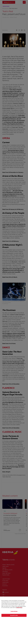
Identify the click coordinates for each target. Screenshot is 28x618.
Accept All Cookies (14, 615)
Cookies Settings (14, 611)
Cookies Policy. (19, 607)
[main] (14, 607)
